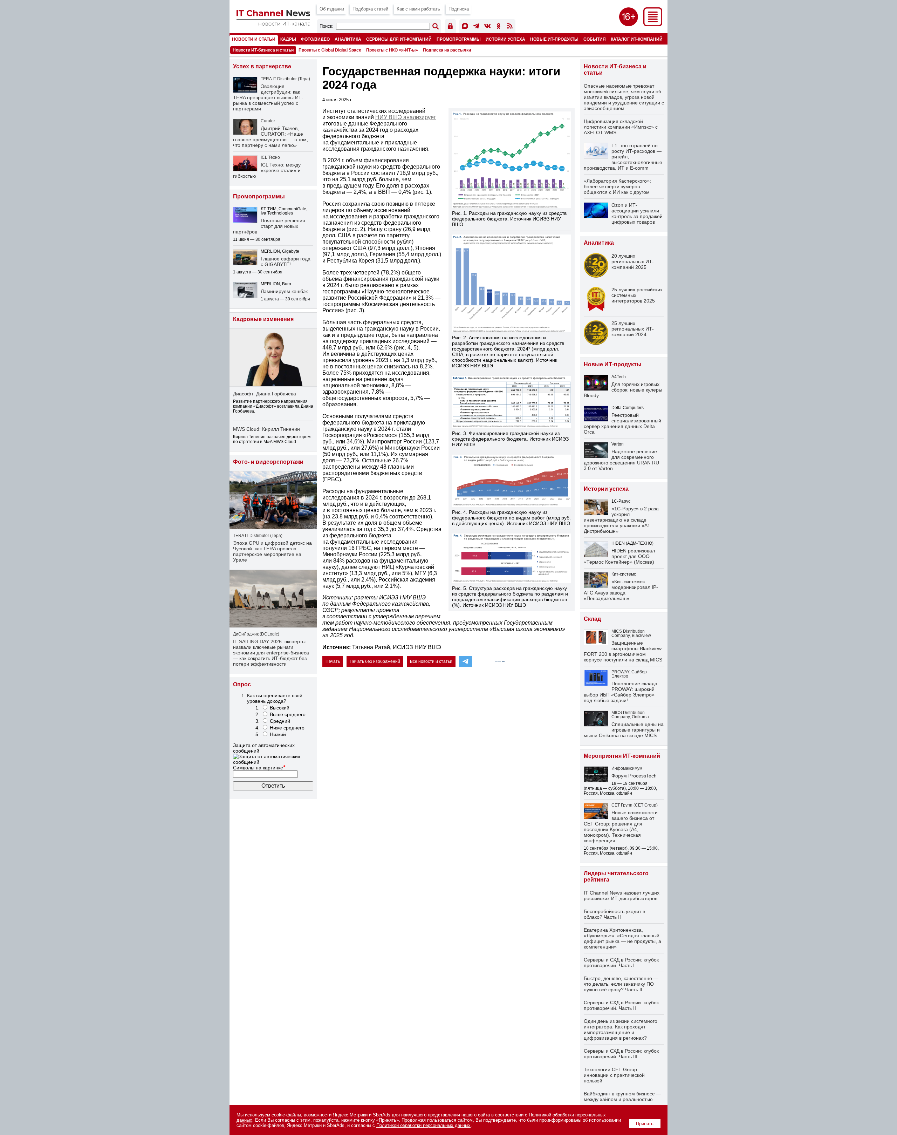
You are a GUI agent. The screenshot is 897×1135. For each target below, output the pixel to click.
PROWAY (620, 672)
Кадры (288, 39)
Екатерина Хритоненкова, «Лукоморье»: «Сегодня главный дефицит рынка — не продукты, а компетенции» (622, 938)
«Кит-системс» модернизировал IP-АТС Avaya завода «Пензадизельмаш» (621, 590)
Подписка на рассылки (447, 50)
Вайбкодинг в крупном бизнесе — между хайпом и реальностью (622, 1096)
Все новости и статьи (431, 661)
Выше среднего (288, 714)
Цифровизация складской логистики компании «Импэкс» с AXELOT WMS (621, 126)
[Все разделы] (652, 24)
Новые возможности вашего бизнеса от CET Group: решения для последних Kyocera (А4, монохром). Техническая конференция (621, 826)
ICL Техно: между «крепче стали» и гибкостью (267, 170)
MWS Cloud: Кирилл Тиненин (266, 429)
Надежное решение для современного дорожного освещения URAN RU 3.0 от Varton (621, 460)
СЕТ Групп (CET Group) (634, 805)
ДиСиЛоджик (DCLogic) (256, 634)
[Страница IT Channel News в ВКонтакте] (487, 27)
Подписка (458, 9)
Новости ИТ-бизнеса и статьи (263, 50)
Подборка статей (370, 9)
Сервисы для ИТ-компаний (399, 39)
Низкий (278, 734)
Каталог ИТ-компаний (637, 39)
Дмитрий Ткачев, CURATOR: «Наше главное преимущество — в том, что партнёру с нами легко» (270, 136)
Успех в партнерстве (262, 66)
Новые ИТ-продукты (554, 39)
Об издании (332, 9)
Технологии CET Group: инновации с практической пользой (614, 1075)
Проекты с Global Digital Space (330, 50)
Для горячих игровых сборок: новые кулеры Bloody (623, 389)
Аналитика (348, 39)
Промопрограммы (459, 39)
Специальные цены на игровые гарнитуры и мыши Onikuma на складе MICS (624, 729)
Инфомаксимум (626, 768)
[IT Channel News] (273, 24)
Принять (644, 1123)
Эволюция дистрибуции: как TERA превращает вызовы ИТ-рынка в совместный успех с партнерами (268, 97)
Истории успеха (505, 39)
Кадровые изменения (263, 319)
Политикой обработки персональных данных (423, 1125)
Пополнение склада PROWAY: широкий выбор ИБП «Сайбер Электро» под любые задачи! (620, 692)
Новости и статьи (253, 39)
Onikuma (640, 717)
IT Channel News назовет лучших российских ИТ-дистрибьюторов (621, 895)
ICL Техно (270, 157)
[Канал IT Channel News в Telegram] (476, 27)
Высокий (279, 708)
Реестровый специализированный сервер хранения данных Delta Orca (622, 423)
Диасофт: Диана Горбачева (264, 393)
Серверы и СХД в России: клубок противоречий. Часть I (621, 962)
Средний (280, 721)
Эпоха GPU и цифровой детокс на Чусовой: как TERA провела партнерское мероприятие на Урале (272, 551)
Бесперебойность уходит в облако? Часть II (614, 914)
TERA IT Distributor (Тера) (285, 79)
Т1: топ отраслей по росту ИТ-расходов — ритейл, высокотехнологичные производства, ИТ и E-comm (623, 157)
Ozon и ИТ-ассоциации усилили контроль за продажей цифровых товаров (637, 213)
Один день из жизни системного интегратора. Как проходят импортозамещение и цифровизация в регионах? (620, 1029)
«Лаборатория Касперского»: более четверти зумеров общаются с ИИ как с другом (617, 186)
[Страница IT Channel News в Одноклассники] (498, 27)
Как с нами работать (418, 9)
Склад (592, 619)
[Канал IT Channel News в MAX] (465, 27)
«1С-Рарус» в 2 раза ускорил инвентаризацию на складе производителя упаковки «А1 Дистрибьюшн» (621, 520)
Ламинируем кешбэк (284, 291)
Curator (268, 121)
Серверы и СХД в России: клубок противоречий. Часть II (621, 1005)
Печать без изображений (375, 661)
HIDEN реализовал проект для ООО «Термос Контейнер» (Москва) (619, 556)
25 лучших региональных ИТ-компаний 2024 (632, 328)
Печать (333, 661)
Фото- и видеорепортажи (268, 462)
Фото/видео (315, 39)
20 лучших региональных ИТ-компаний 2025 (632, 261)
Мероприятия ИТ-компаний (622, 756)
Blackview (641, 635)
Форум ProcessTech (634, 776)
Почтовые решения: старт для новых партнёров (270, 226)
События (594, 39)
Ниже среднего (287, 727)
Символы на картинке (259, 767)
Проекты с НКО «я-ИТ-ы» (392, 50)
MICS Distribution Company (628, 633)
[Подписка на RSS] (510, 27)
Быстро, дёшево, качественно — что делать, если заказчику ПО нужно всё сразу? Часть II (621, 984)
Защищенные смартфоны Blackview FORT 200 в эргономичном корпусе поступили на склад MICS (623, 651)
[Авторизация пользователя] (450, 27)
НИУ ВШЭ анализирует (405, 117)
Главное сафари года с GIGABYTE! (285, 261)
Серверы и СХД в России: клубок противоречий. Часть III (621, 1053)
